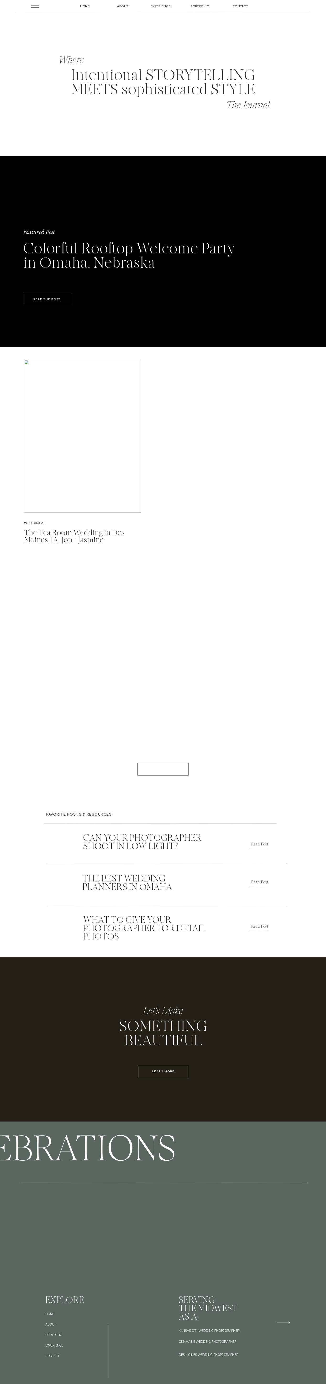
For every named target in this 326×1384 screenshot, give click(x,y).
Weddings (34, 523)
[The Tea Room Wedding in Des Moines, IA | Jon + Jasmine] (82, 436)
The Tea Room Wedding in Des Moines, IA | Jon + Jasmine (74, 536)
